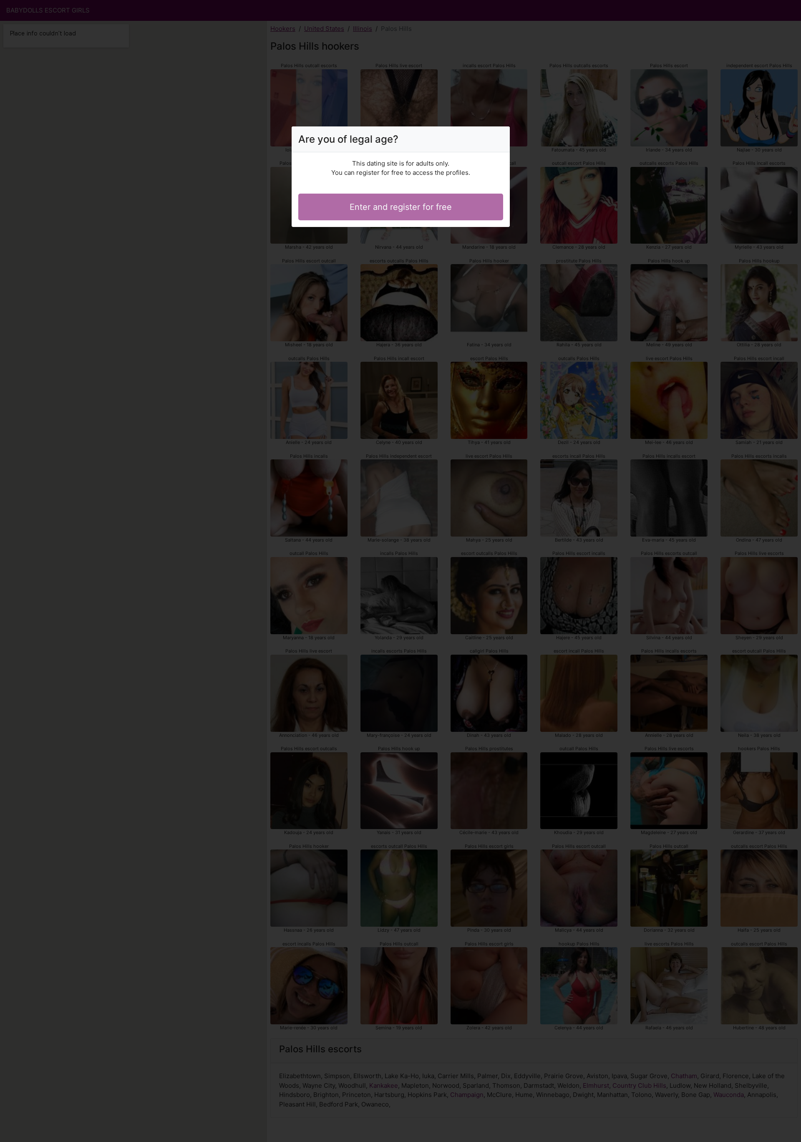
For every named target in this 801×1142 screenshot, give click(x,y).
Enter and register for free (401, 207)
